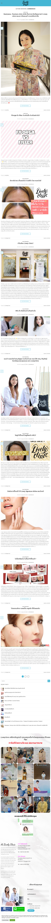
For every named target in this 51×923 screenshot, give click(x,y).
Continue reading (25, 105)
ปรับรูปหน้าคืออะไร (8, 704)
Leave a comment (47, 110)
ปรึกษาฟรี (8, 904)
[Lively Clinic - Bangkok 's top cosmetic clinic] (25, 3)
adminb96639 (31, 9)
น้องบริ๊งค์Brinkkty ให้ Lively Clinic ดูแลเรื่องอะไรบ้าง (15, 696)
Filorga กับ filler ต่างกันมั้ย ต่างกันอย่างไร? (25, 115)
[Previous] (20, 825)
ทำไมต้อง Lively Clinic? (25, 243)
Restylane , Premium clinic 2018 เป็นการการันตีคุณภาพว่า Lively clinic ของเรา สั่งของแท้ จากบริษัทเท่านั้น (25, 15)
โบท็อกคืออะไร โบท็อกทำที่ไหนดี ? (25, 559)
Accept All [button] (12, 920)
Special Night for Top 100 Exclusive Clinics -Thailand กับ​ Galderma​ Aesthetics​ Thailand (23, 721)
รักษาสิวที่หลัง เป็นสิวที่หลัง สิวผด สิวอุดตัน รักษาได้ (15, 688)
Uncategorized (25, 178)
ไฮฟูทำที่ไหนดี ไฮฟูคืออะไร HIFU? (25, 435)
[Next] (31, 825)
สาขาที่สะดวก (29, 900)
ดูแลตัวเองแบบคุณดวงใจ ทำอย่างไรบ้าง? (13, 692)
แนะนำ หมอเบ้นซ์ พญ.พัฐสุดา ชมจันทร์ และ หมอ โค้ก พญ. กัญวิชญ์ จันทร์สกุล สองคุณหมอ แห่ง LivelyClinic (25, 360)
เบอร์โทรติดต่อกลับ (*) (31, 890)
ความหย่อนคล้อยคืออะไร (9, 708)
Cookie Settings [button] (5, 920)
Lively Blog (25, 12)
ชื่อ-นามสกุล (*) (30, 885)
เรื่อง (28, 895)
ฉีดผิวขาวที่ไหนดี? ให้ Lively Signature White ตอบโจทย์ (25, 491)
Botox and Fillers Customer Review (12, 700)
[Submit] (49, 681)
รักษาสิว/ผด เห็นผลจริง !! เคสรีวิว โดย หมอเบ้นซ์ (25, 180)
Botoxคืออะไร (7, 717)
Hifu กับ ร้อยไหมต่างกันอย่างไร (25, 311)
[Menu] (1, 3)
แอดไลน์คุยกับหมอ (20, 904)
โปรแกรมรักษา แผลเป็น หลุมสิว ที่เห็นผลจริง (25, 608)
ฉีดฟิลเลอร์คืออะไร (8, 713)
